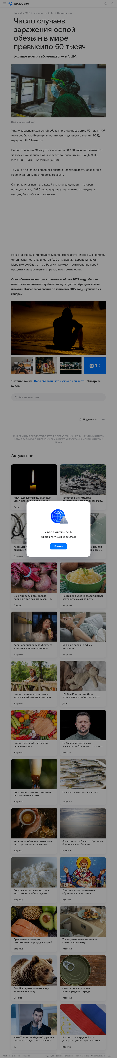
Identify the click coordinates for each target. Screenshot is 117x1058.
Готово (58, 546)
